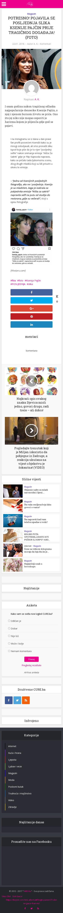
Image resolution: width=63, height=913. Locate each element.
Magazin (31, 13)
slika (30, 284)
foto (21, 280)
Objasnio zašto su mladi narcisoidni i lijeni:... (36, 491)
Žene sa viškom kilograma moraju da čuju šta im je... (38, 550)
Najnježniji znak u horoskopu (33, 565)
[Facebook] (9, 700)
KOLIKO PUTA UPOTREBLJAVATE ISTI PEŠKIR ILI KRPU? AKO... (37, 537)
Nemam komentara (21, 651)
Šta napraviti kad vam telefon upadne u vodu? (36, 521)
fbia (14, 280)
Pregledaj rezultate (31, 665)
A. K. (36, 43)
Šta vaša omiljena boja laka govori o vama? (37, 506)
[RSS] (26, 700)
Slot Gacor (17, 896)
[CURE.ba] (29, 3)
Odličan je (16, 620)
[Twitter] (17, 700)
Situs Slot (6, 896)
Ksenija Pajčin (33, 280)
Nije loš (15, 636)
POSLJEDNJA (18, 284)
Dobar (14, 628)
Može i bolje (17, 643)
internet (27, 546)
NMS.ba (27, 891)
